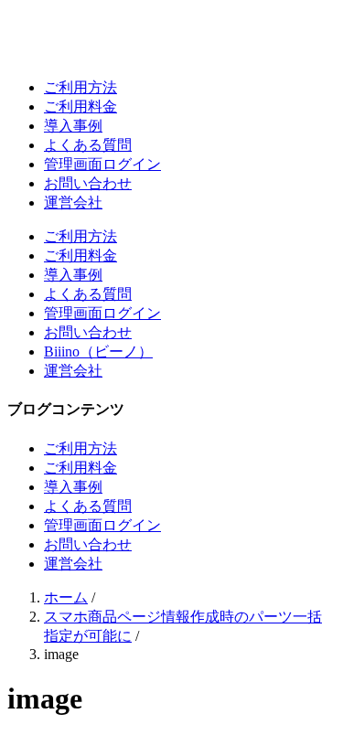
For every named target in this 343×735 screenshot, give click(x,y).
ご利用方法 (80, 87)
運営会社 (73, 202)
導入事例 (73, 125)
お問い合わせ (88, 183)
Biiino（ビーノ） (98, 351)
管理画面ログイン (102, 164)
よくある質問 (88, 145)
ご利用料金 (80, 106)
